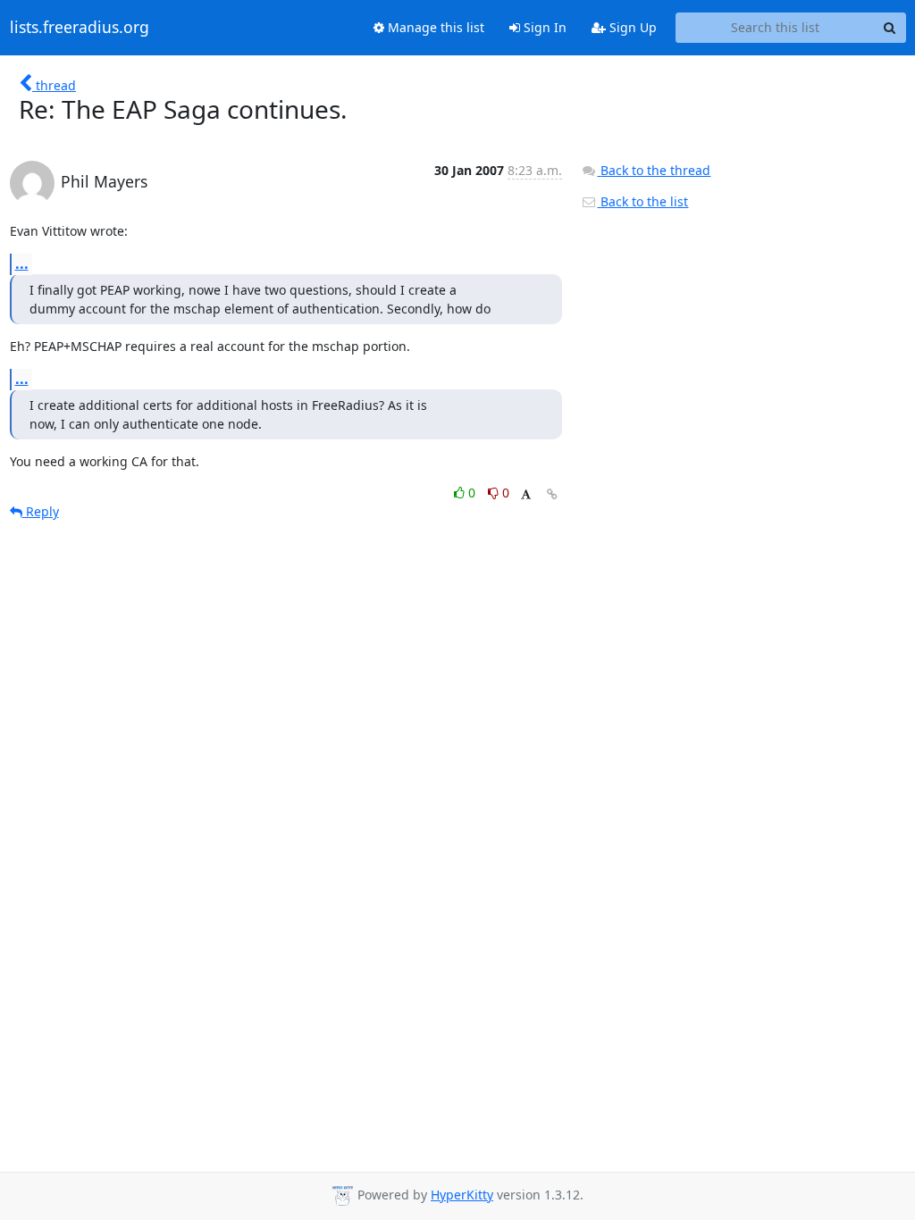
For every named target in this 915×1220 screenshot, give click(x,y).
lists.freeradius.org (79, 27)
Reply (40, 511)
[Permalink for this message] (552, 494)
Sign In (543, 27)
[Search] (890, 28)
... (22, 263)
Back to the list (642, 201)
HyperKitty (462, 1194)
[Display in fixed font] (526, 495)
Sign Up (631, 27)
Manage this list (434, 27)
